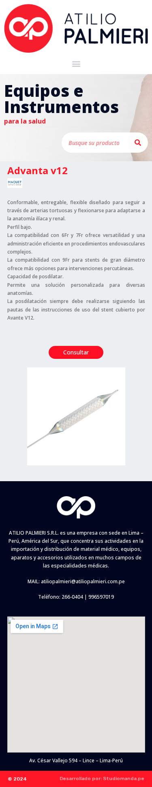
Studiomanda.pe (123, 778)
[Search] (138, 142)
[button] (76, 63)
